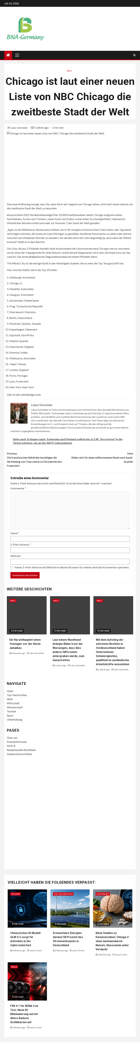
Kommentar (18, 488)
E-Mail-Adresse (20, 544)
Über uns (12, 737)
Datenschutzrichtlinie (19, 754)
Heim (10, 691)
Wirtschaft (13, 703)
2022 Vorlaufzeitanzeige (37, 214)
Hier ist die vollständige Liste (24, 394)
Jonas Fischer (35, 950)
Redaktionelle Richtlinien (21, 749)
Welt (69, 70)
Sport (10, 715)
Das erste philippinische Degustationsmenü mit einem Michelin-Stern (57, 256)
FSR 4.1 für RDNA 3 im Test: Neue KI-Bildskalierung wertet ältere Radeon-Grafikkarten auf (24, 1014)
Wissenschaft (15, 707)
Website (15, 555)
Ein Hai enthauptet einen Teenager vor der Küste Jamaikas (25, 644)
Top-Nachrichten (17, 695)
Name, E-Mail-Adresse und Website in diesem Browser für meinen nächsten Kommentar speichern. (72, 567)
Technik (11, 711)
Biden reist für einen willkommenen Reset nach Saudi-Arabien (102, 457)
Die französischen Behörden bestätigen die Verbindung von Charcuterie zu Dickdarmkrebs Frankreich (34, 459)
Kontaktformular (17, 741)
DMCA (11, 745)
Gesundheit (102, 894)
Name (14, 533)
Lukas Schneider (19, 127)
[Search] (134, 55)
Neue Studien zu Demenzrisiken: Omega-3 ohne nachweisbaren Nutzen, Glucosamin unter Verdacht (112, 941)
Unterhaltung (14, 719)
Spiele (14, 967)
